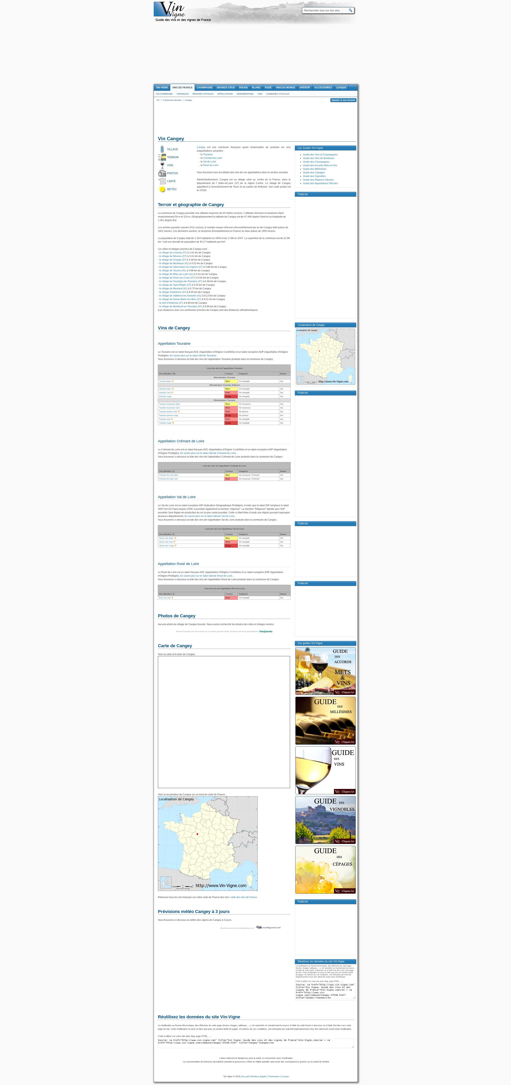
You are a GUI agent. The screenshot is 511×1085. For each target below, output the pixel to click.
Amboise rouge (165, 396)
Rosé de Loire (211, 165)
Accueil (245, 1076)
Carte (171, 181)
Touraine (208, 154)
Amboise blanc (165, 389)
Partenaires (274, 1076)
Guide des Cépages (314, 172)
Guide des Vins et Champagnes (320, 154)
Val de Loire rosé (166, 542)
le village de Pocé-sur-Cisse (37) (177, 277)
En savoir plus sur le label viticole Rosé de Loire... (207, 575)
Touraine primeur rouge (168, 415)
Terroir (173, 157)
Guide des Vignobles (314, 176)
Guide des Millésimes (314, 169)
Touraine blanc (165, 381)
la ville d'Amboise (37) (171, 302)
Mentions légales (259, 1076)
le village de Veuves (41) (172, 270)
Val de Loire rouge (166, 546)
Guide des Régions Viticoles (318, 179)
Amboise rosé (164, 393)
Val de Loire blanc (166, 538)
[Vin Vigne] (184, 21)
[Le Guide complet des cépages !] (325, 893)
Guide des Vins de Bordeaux (318, 158)
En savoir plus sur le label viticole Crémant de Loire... (209, 453)
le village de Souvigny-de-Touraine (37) (180, 281)
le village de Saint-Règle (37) (175, 285)
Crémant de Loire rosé (168, 479)
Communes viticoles (277, 94)
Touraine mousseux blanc (169, 404)
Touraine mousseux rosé (169, 408)
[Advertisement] (255, 54)
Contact (285, 1076)
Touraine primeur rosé (168, 412)
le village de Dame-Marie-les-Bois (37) (180, 299)
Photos (172, 173)
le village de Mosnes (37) (173, 256)
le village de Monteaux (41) (174, 263)
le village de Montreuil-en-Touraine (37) (180, 306)
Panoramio (200, 631)
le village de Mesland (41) (173, 288)
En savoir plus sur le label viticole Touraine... (194, 355)
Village (172, 149)
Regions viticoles (203, 94)
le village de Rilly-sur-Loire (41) (176, 274)
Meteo (171, 189)
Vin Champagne (164, 94)
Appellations (225, 94)
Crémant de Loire (212, 158)
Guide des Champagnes (316, 161)
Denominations (245, 94)
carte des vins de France (243, 897)
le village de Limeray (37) (173, 252)
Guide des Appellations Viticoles (320, 183)
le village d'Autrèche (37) (172, 292)
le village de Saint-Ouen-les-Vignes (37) (181, 267)
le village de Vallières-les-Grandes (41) (180, 295)
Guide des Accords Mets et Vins (320, 165)
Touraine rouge (165, 423)
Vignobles (183, 94)
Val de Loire (209, 161)
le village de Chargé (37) (172, 259)
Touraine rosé (164, 419)
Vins (259, 94)
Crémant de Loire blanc (168, 475)
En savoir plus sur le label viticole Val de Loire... (210, 516)
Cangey (201, 147)
